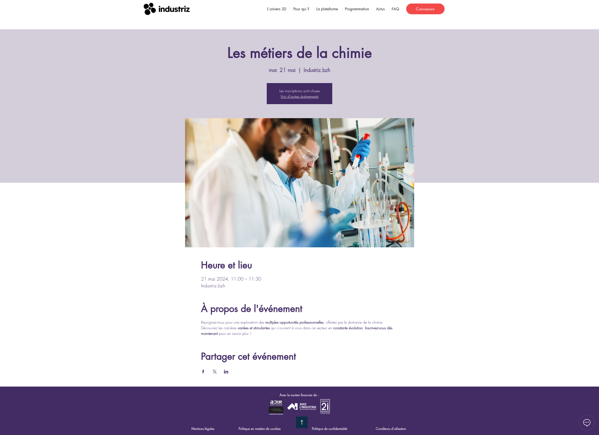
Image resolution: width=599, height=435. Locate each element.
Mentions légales (202, 428)
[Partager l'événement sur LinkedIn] (226, 371)
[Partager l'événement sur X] (214, 371)
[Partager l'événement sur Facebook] (203, 371)
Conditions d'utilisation (391, 428)
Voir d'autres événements (299, 96)
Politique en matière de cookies (260, 428)
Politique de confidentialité (329, 428)
